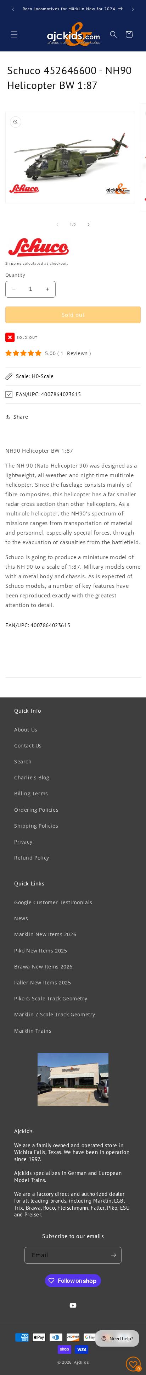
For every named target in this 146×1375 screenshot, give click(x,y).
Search (23, 761)
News (21, 918)
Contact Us (28, 745)
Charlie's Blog (31, 777)
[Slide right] (88, 224)
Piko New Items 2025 (40, 950)
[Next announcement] (133, 9)
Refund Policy (31, 857)
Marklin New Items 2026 (45, 934)
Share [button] (20, 416)
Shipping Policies (36, 825)
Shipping (13, 263)
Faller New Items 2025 (42, 982)
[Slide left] (57, 224)
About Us (26, 729)
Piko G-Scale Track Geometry (50, 998)
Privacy (23, 841)
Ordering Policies (36, 809)
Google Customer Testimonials (53, 902)
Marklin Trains (32, 1030)
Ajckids (81, 1362)
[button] (14, 34)
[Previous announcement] (13, 9)
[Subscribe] (113, 1255)
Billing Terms (31, 793)
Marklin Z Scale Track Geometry (54, 1014)
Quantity (15, 275)
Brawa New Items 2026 (43, 966)
